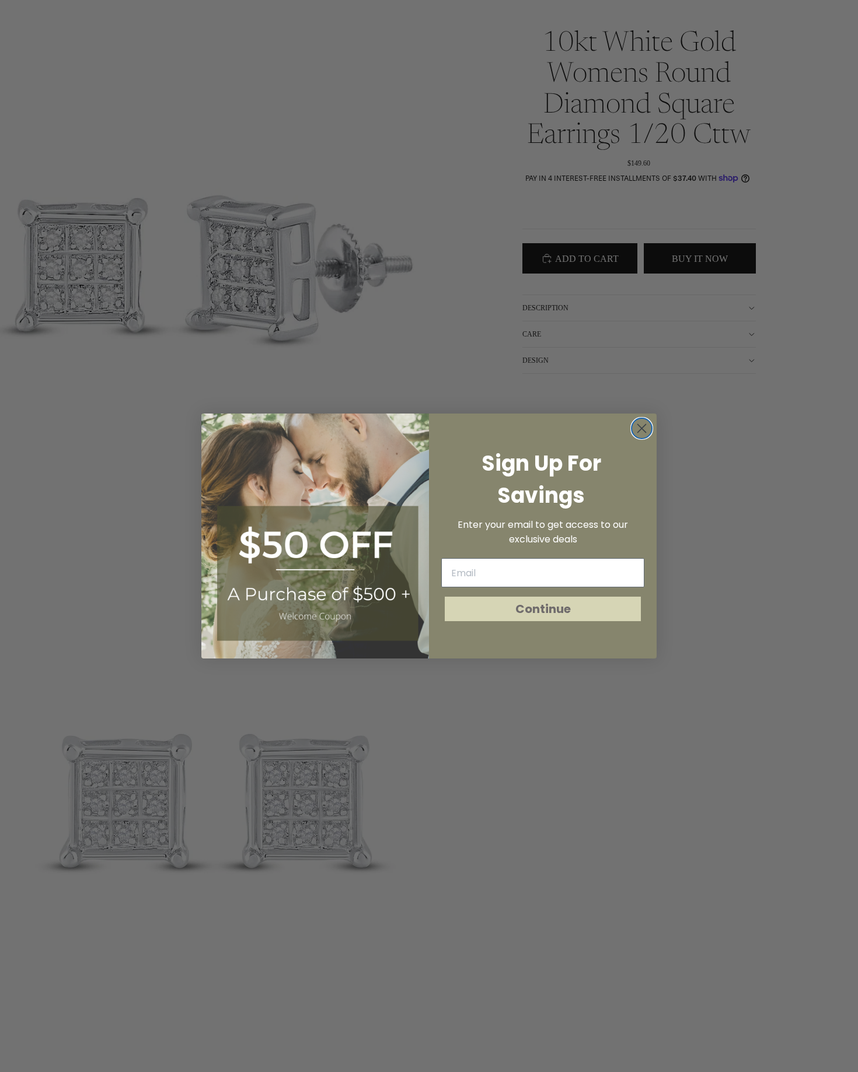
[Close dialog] (642, 428)
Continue (543, 609)
